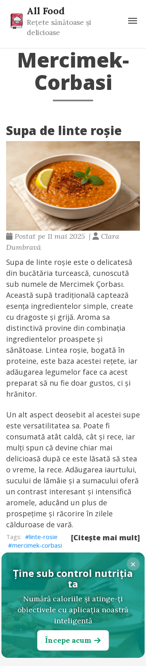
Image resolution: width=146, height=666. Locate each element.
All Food (45, 10)
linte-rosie (43, 537)
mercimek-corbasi (37, 545)
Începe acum (68, 640)
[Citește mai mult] (105, 537)
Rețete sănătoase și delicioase (59, 27)
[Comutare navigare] (133, 20)
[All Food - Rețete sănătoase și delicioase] (16, 21)
